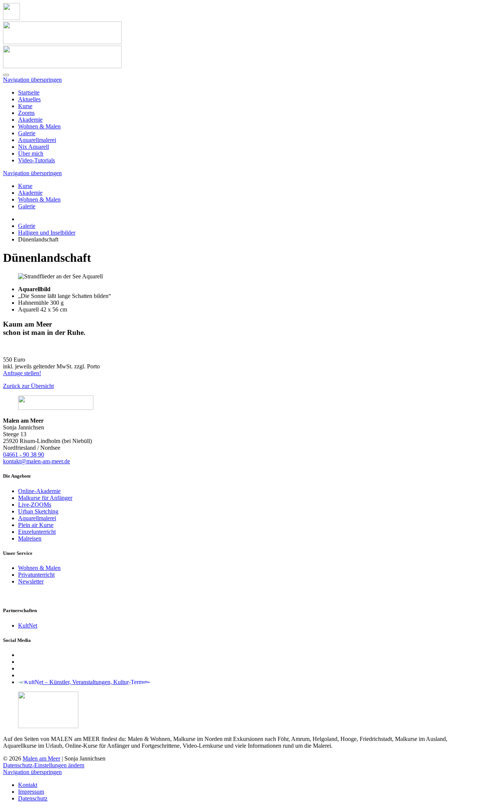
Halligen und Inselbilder (46, 232)
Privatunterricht (36, 574)
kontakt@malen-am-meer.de (36, 461)
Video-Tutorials (36, 160)
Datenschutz (32, 798)
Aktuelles (29, 99)
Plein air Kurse (35, 525)
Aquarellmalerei (37, 140)
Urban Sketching (38, 511)
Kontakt (27, 785)
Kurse (25, 106)
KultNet (27, 625)
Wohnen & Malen (39, 126)
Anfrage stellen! (22, 373)
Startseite (29, 92)
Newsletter (31, 581)
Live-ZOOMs (34, 504)
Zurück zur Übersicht (28, 386)
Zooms (26, 113)
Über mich (30, 153)
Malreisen (29, 538)
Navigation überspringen (32, 79)
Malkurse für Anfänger (45, 498)
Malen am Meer (41, 758)
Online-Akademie (39, 491)
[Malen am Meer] (11, 18)
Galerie (26, 133)
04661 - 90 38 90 (23, 454)
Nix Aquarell (33, 147)
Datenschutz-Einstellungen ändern (43, 765)
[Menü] (6, 75)
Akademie (30, 119)
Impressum (31, 791)
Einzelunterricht (37, 531)
